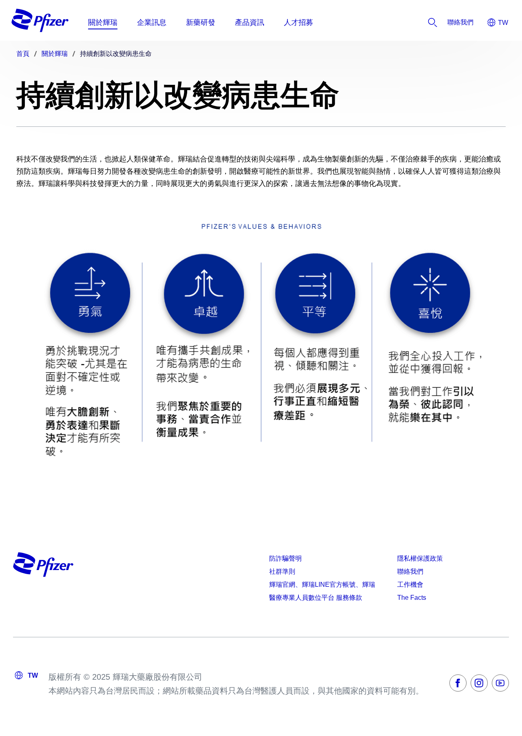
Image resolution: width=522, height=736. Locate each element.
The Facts (411, 597)
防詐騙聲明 (285, 558)
